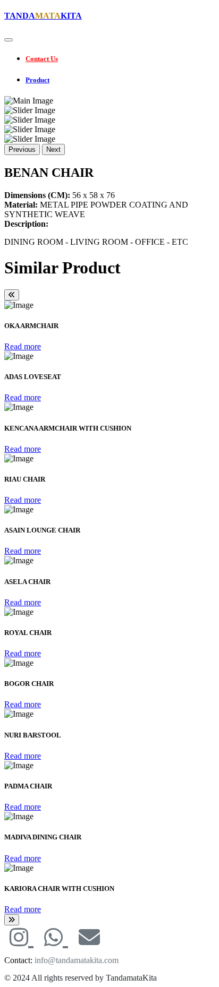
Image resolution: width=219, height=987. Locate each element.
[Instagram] (21, 938)
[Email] (89, 938)
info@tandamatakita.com (77, 960)
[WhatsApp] (56, 938)
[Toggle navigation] (8, 39)
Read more (22, 346)
